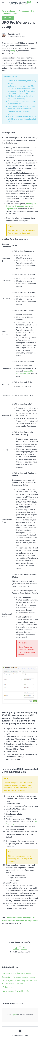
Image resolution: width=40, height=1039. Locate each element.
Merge (13, 51)
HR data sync (7, 987)
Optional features (10, 13)
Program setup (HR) (26, 11)
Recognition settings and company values (18, 977)
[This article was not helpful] (23, 948)
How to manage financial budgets (15, 991)
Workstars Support (9, 11)
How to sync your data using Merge (16, 973)
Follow (7, 18)
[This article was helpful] (16, 948)
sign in (14, 1015)
